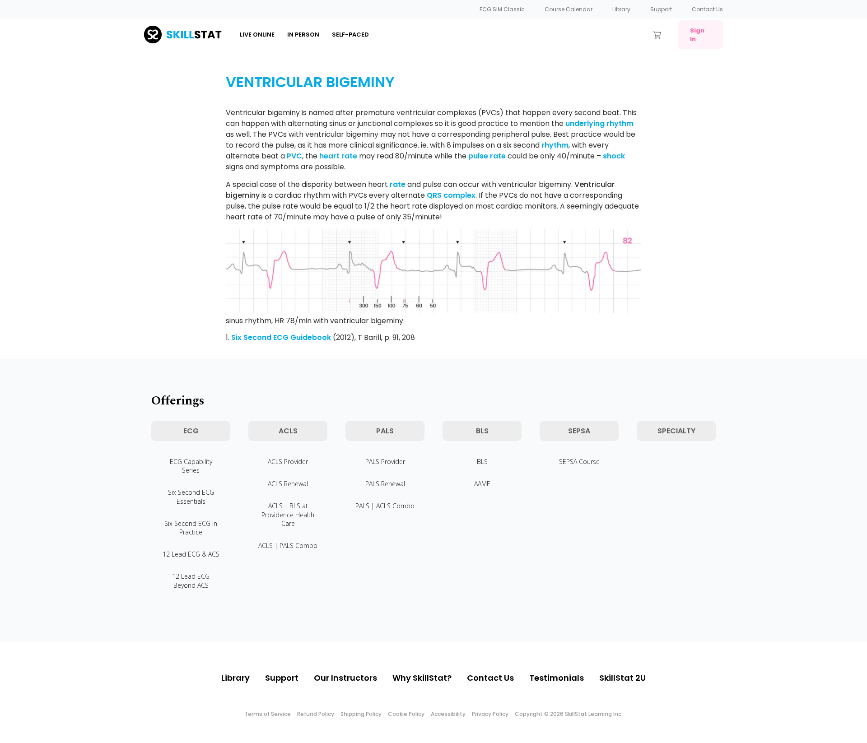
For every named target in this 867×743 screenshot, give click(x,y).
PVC (294, 156)
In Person (303, 34)
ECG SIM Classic (502, 9)
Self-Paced (350, 34)
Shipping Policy (361, 714)
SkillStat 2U (622, 677)
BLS (482, 461)
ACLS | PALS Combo (287, 545)
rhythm (555, 145)
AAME (482, 483)
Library (621, 9)
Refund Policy (315, 714)
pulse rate (487, 156)
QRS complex (451, 195)
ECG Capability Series (191, 465)
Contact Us (707, 9)
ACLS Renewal (288, 483)
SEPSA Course (579, 461)
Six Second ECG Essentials (191, 496)
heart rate (338, 156)
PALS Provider (385, 461)
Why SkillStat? (422, 677)
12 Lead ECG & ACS (191, 554)
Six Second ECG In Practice (190, 527)
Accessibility (448, 714)
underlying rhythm (599, 123)
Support (661, 9)
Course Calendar (568, 9)
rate (398, 184)
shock (614, 156)
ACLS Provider (288, 461)
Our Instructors (345, 677)
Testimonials (556, 677)
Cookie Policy (406, 714)
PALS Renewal (385, 483)
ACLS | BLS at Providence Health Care (287, 514)
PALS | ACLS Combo (385, 506)
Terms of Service (267, 714)
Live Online (257, 34)
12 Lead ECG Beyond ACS (191, 580)
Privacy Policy (490, 714)
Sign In (697, 34)
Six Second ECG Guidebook (281, 337)
